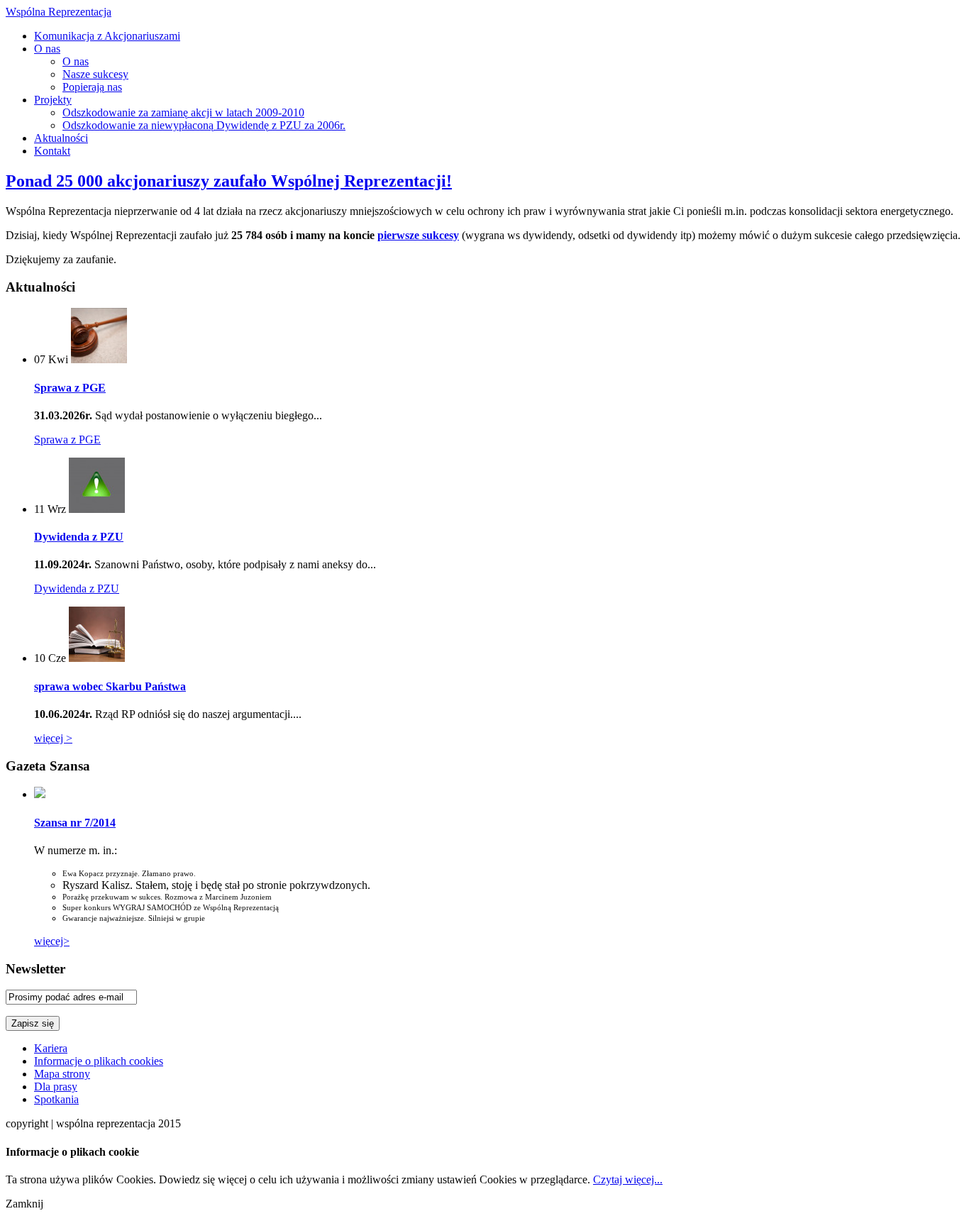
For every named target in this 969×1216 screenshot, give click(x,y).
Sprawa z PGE (70, 388)
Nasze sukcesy (95, 74)
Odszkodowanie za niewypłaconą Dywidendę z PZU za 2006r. (203, 125)
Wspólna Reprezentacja (58, 12)
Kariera (50, 1048)
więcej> (52, 941)
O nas (47, 49)
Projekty (53, 100)
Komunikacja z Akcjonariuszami (107, 36)
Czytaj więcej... (628, 1179)
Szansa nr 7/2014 (75, 823)
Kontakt (52, 151)
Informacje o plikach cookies (98, 1061)
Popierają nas (92, 87)
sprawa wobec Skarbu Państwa (110, 686)
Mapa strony (62, 1074)
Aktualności (61, 138)
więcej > (53, 738)
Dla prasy (55, 1086)
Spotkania (56, 1099)
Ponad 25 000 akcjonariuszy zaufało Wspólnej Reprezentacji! (229, 181)
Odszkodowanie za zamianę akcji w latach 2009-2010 (183, 112)
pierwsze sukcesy (418, 235)
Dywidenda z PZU (78, 537)
